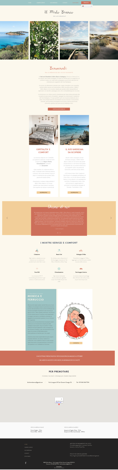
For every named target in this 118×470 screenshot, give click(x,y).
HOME (25, 444)
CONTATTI (26, 453)
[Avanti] (111, 218)
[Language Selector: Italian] (87, 6)
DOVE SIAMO (27, 456)
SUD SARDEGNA (28, 450)
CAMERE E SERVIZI (28, 447)
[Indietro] (7, 218)
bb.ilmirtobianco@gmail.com (35, 382)
